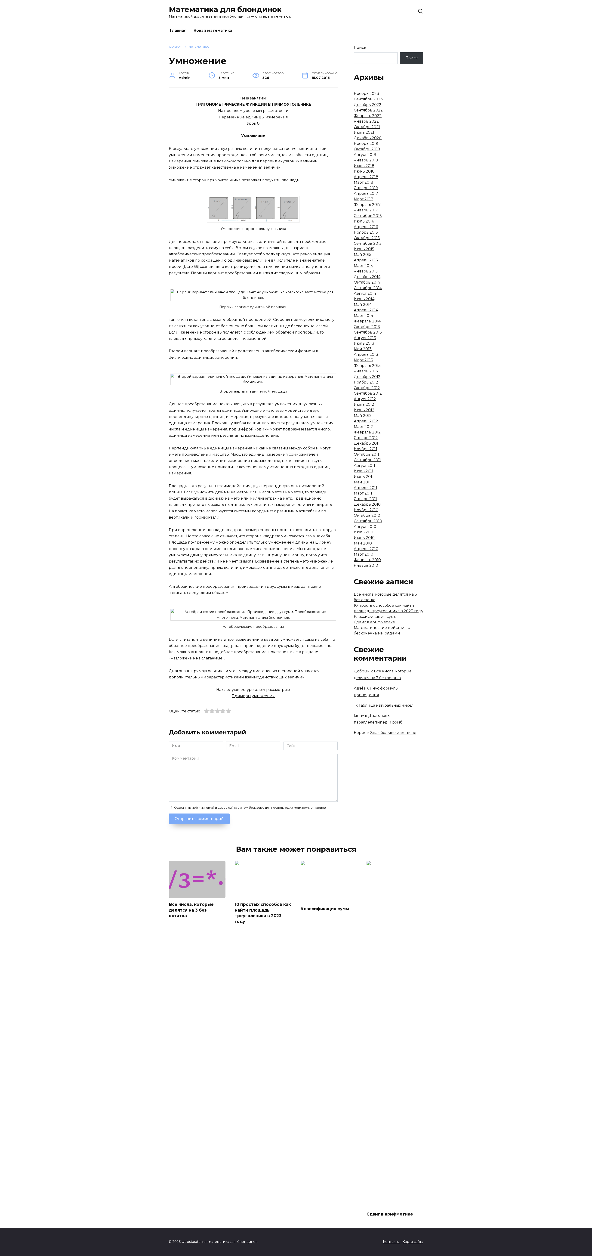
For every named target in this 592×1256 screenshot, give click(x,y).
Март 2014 (363, 315)
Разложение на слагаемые (196, 658)
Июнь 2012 (364, 410)
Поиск (360, 47)
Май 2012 (363, 415)
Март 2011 (363, 493)
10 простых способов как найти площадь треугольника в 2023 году (263, 913)
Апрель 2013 (366, 354)
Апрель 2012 (366, 421)
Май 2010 (363, 543)
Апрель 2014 (366, 310)
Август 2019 (365, 154)
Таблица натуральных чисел (386, 705)
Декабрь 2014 (367, 277)
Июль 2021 (364, 132)
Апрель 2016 (366, 227)
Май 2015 (362, 254)
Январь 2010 (366, 565)
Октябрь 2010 (367, 515)
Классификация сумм (375, 616)
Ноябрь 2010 (366, 510)
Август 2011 (364, 465)
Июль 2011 (363, 471)
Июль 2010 (364, 532)
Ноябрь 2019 (366, 143)
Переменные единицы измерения (253, 117)
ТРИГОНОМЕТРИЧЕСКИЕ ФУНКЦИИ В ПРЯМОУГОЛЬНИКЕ (253, 104)
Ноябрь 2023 (366, 93)
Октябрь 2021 (367, 127)
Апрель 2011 (365, 488)
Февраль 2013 (367, 365)
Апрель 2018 (366, 177)
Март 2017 (363, 199)
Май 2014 (363, 304)
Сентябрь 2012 (368, 393)
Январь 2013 (366, 371)
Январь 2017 (366, 210)
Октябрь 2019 (367, 149)
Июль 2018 (364, 166)
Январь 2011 (365, 499)
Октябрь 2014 (367, 282)
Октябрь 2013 (367, 327)
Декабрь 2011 (366, 443)
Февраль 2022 (368, 116)
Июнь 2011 (363, 476)
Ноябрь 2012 (366, 382)
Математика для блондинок (225, 9)
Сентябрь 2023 (368, 99)
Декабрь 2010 (367, 504)
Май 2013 (363, 349)
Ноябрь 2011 (365, 449)
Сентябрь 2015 (368, 243)
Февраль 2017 (367, 204)
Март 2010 (363, 554)
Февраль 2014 (367, 321)
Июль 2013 (364, 343)
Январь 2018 (366, 188)
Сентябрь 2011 (367, 460)
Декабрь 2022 (367, 104)
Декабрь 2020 (368, 138)
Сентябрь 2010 (368, 521)
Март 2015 (363, 265)
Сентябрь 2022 (368, 110)
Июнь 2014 (364, 299)
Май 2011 (362, 482)
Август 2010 (365, 526)
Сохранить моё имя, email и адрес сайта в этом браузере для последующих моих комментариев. (250, 807)
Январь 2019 (366, 160)
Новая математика (213, 30)
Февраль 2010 (367, 560)
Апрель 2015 (366, 260)
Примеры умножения (253, 696)
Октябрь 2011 (366, 454)
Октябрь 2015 (367, 238)
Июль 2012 (364, 404)
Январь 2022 (366, 121)
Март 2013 (363, 360)
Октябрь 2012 (367, 388)
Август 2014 (365, 293)
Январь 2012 (366, 438)
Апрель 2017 (366, 193)
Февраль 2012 (367, 432)
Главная (178, 30)
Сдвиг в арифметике (374, 622)
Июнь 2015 (364, 249)
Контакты (391, 1242)
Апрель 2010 (366, 549)
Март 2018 (363, 182)
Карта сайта (413, 1242)
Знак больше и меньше (393, 732)
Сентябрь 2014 (368, 288)
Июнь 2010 (364, 537)
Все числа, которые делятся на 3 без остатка (191, 910)
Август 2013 (365, 338)
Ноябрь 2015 (366, 232)
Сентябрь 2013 (368, 332)
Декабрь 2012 (367, 376)
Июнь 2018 (364, 171)
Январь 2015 (366, 271)
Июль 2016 (364, 221)
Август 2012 (365, 399)
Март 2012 (363, 426)
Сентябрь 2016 (368, 215)
